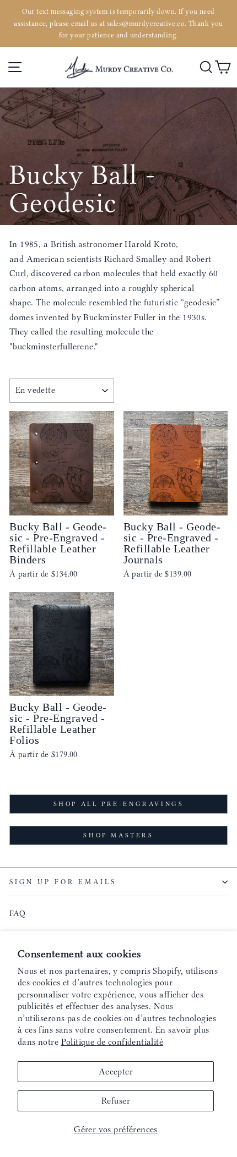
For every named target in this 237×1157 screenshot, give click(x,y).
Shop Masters (118, 835)
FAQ (17, 913)
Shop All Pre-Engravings (118, 804)
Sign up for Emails (62, 882)
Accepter (116, 1071)
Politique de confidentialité (112, 1042)
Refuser (115, 1100)
